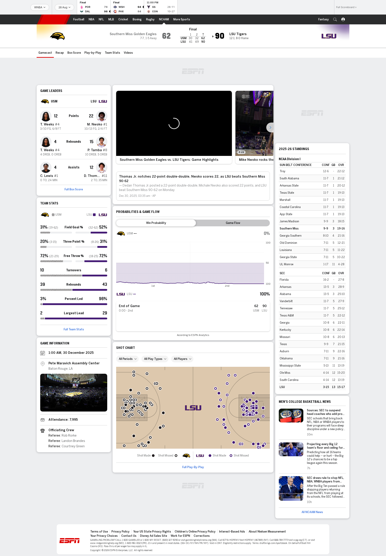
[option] (174, 127)
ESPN (54, 19)
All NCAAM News (312, 512)
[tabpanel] (193, 283)
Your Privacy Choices (104, 535)
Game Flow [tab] (233, 223)
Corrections (202, 535)
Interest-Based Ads (232, 531)
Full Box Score (74, 189)
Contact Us (128, 535)
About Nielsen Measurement (267, 531)
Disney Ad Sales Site (153, 535)
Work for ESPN (180, 535)
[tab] (156, 223)
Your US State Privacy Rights (152, 531)
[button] (335, 19)
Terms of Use (99, 531)
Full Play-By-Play (193, 467)
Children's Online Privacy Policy (195, 531)
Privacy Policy (120, 531)
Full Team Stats (74, 329)
